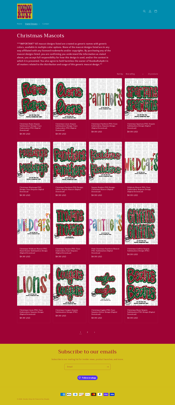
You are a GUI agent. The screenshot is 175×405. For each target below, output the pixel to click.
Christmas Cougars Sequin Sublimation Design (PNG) (67, 311)
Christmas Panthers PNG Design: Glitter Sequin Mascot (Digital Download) (69, 189)
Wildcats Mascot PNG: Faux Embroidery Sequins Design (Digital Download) (139, 189)
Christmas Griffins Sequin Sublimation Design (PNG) (138, 250)
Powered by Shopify (42, 399)
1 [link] (80, 332)
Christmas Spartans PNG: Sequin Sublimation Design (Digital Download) (141, 126)
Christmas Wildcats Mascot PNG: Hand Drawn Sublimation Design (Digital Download (34, 251)
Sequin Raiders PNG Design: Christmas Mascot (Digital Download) (103, 189)
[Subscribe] (107, 367)
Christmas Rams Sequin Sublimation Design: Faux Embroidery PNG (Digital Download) (31, 127)
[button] (32, 24)
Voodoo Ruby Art (29, 399)
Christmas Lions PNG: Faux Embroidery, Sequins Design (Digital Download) (32, 312)
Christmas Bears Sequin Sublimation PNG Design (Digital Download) (141, 312)
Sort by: (120, 74)
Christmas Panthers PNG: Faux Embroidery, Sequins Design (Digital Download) (104, 126)
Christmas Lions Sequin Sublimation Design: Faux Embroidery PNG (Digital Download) (66, 127)
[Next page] (94, 332)
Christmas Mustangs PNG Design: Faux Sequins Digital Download (32, 189)
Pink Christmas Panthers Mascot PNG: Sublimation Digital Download (105, 251)
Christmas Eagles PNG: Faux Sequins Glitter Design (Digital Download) (104, 312)
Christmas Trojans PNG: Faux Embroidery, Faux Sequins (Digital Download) (68, 251)
